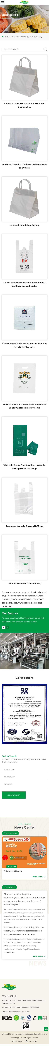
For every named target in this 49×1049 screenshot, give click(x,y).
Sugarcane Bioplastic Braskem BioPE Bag (24, 526)
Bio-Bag (24, 36)
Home (7, 36)
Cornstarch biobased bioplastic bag (24, 583)
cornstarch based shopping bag (24, 225)
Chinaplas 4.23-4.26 (13, 871)
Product (15, 36)
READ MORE (38, 877)
